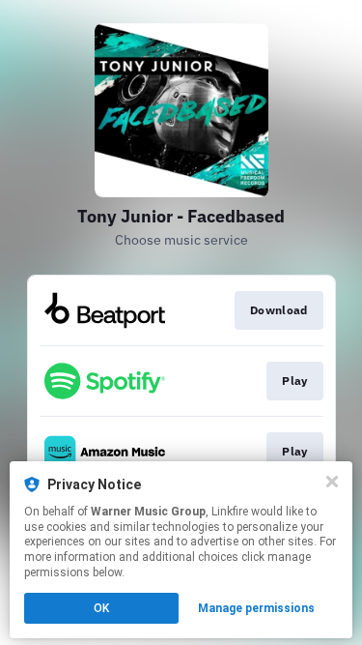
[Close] (332, 481)
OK (101, 608)
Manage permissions (256, 608)
